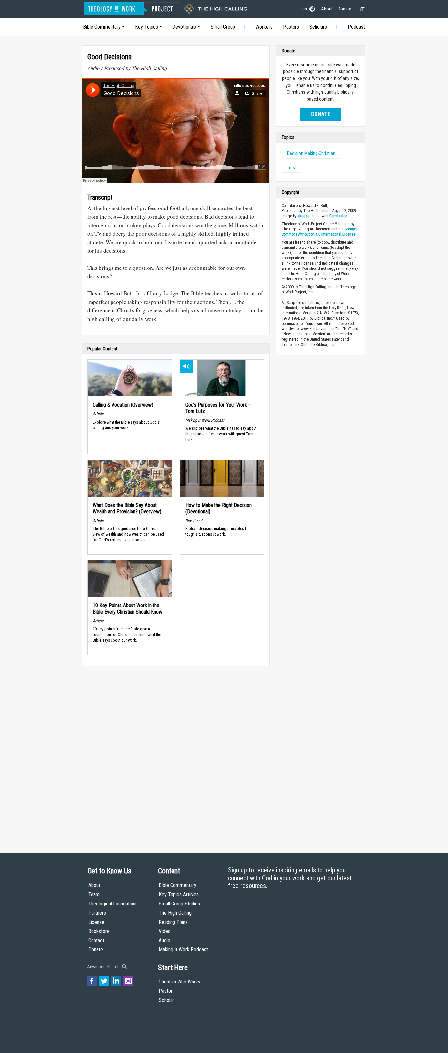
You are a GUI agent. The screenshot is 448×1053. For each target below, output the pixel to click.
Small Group (223, 27)
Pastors (291, 27)
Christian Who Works (179, 982)
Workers (264, 27)
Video (165, 931)
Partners (97, 913)
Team (94, 894)
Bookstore (99, 931)
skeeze (303, 216)
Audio (164, 940)
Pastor (166, 991)
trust (291, 167)
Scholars (318, 27)
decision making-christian (311, 153)
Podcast (356, 27)
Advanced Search (104, 966)
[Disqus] (176, 753)
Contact (96, 940)
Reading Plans (173, 922)
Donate (344, 8)
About (327, 8)
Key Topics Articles (179, 894)
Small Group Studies (179, 904)
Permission (338, 216)
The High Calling (175, 913)
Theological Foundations (113, 904)
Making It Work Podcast (183, 949)
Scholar (166, 1000)
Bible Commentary (102, 27)
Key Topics (146, 27)
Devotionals (184, 27)
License (96, 922)
